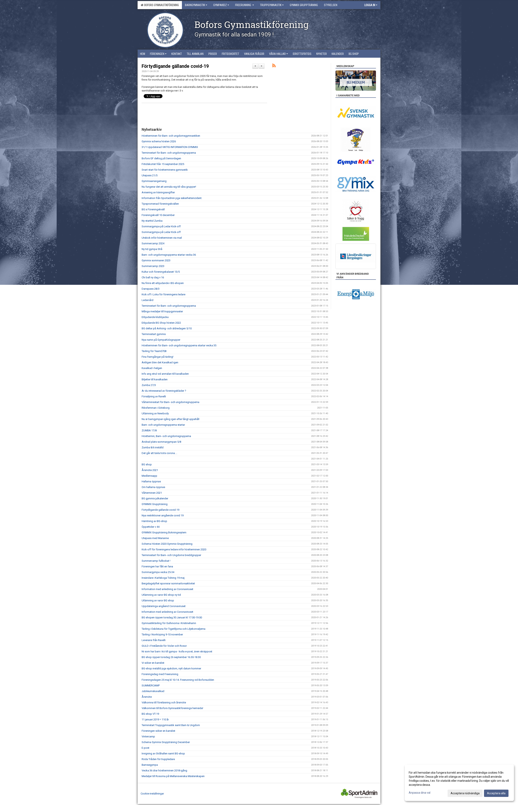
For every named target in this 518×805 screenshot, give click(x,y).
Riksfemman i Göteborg (156, 407)
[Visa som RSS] (274, 66)
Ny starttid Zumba (152, 220)
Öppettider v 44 (150, 526)
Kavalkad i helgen (152, 368)
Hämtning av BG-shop (154, 521)
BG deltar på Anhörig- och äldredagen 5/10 (167, 328)
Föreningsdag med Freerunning (160, 674)
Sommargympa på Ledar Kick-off (161, 226)
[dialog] (459, 783)
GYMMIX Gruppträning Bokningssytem (164, 532)
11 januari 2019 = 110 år (155, 719)
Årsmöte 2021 (150, 470)
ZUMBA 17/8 (149, 430)
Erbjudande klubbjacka (155, 317)
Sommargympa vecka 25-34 (158, 572)
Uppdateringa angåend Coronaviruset (164, 606)
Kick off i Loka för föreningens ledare (163, 294)
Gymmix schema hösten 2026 (159, 141)
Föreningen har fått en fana (157, 566)
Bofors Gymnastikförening (161, 5)
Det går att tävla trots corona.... (159, 453)
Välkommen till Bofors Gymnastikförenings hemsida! (172, 708)
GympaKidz (220, 5)
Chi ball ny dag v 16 (153, 277)
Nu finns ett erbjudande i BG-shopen (163, 283)
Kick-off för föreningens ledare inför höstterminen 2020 (174, 549)
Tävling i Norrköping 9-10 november (162, 634)
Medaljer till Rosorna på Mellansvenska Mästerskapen (173, 776)
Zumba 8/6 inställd (152, 447)
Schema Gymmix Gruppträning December (166, 742)
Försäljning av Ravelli (154, 396)
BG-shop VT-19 (150, 713)
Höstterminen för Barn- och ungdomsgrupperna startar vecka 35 (179, 345)
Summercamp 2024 (153, 243)
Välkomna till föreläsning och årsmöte (164, 702)
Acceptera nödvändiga (465, 793)
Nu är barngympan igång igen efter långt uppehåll (170, 419)
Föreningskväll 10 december (158, 215)
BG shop (147, 464)
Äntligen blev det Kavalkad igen (160, 362)
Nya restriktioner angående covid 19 (163, 515)
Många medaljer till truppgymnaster (162, 311)
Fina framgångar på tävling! (157, 356)
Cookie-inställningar (152, 793)
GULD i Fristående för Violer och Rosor (164, 645)
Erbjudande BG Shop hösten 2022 (161, 322)
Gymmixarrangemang (154, 181)
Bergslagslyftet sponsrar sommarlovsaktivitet (168, 583)
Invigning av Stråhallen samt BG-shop (163, 753)
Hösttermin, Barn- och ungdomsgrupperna (166, 436)
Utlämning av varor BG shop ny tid (161, 594)
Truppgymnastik (270, 5)
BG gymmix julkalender (155, 498)
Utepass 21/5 (149, 175)
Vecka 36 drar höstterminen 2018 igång (164, 770)
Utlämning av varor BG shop (158, 600)
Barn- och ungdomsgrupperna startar (163, 424)
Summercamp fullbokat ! (156, 560)
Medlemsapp (149, 475)
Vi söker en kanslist (153, 662)
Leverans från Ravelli (154, 640)
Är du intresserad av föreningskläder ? (164, 390)
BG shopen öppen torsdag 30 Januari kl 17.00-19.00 (172, 617)
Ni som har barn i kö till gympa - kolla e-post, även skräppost (177, 651)
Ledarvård (147, 300)
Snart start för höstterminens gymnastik (165, 169)
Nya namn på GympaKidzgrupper (161, 339)
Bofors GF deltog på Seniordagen (161, 158)
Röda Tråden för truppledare (158, 759)
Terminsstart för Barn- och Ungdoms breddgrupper (171, 555)
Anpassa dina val (419, 792)
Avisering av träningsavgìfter (158, 192)
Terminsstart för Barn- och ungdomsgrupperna (169, 152)
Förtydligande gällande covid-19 (175, 66)
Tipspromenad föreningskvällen (160, 203)
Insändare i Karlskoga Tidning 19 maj (163, 577)
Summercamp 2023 (153, 266)
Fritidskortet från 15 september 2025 (163, 164)
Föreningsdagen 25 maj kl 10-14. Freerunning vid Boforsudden (178, 679)
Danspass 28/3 (150, 288)
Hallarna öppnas (151, 481)
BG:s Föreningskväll (153, 209)
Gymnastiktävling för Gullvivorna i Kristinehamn (169, 623)
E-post (145, 747)
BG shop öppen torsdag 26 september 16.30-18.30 (171, 657)
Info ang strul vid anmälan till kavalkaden (165, 373)
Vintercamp (148, 736)
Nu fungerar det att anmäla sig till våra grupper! (169, 186)
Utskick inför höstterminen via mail (162, 237)
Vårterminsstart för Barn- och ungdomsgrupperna (170, 402)
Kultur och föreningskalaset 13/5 (161, 271)
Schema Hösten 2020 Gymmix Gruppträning (167, 543)
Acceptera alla (496, 793)
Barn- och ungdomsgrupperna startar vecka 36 (169, 254)
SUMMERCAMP (151, 685)
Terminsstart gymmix (154, 334)
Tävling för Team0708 (154, 351)
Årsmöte (147, 696)
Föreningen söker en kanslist (158, 730)
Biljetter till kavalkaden (155, 379)
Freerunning (243, 5)
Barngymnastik (195, 5)
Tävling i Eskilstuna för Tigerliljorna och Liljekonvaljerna (173, 628)
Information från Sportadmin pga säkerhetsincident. (172, 198)
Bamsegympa (150, 764)
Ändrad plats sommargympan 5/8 (161, 441)
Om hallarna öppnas (153, 487)
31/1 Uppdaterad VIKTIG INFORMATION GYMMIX (170, 147)
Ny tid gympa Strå (152, 249)
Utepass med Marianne (155, 538)
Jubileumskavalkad (153, 691)
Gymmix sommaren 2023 (156, 260)
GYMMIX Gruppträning (155, 504)
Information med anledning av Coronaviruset (167, 589)
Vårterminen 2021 (152, 492)
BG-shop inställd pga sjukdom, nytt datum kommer (171, 668)
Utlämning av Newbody (155, 413)
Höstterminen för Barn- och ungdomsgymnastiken (171, 135)
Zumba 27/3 (149, 385)
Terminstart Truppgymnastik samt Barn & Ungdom (171, 725)
